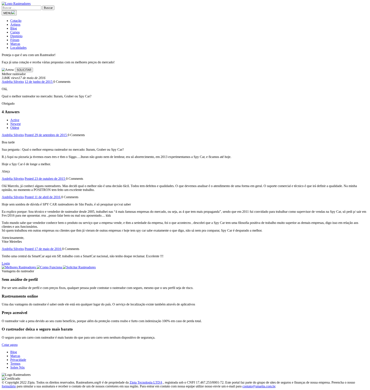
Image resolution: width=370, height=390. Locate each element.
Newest (15, 124)
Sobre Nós (17, 367)
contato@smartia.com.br (258, 386)
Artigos (15, 24)
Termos (15, 363)
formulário (9, 386)
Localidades (18, 47)
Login (6, 263)
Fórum (14, 40)
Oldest (14, 128)
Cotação (15, 20)
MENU (7, 13)
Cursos (15, 32)
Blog (13, 28)
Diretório (16, 36)
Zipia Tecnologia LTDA (146, 382)
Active (14, 120)
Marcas (15, 44)
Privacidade (18, 360)
